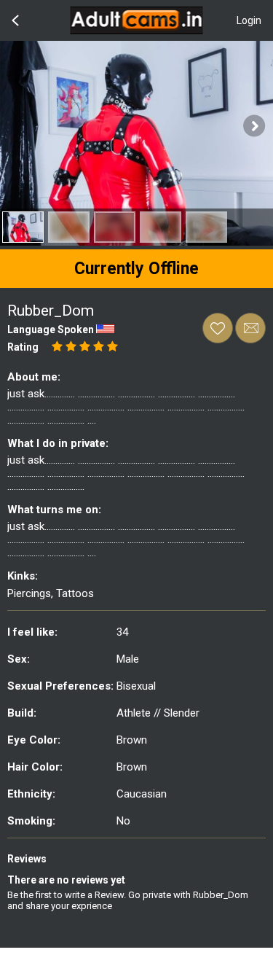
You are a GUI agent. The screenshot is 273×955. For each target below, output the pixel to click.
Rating (23, 347)
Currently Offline (136, 268)
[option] (23, 227)
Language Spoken (50, 329)
